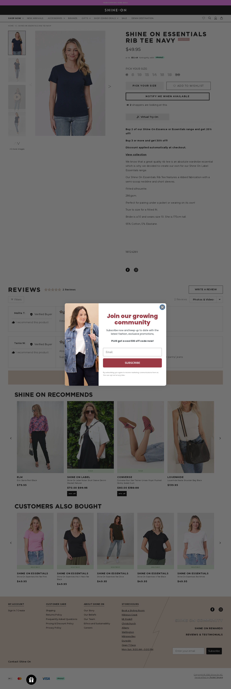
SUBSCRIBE (132, 363)
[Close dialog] (162, 307)
